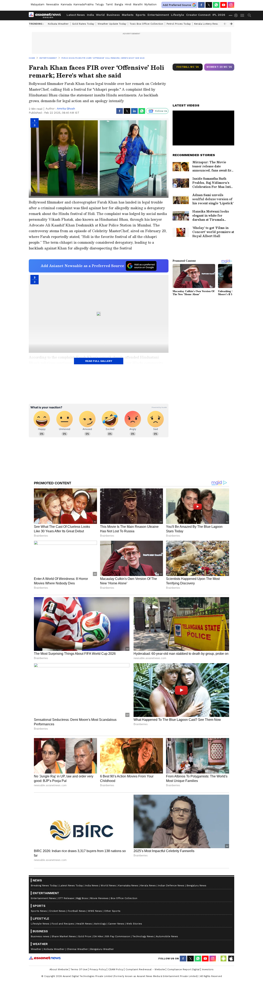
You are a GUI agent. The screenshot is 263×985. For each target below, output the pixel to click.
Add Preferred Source (177, 5)
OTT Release (66, 898)
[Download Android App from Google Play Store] (223, 958)
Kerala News (148, 885)
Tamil (109, 4)
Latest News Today (71, 885)
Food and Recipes (63, 923)
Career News (116, 923)
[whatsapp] (216, 5)
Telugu (99, 4)
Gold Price (84, 936)
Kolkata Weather (58, 23)
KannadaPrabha (83, 4)
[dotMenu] (231, 15)
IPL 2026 (218, 14)
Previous (225, 24)
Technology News (143, 936)
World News (108, 885)
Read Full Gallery (98, 361)
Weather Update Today (112, 23)
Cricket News (57, 911)
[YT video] (223, 5)
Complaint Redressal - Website (145, 969)
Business (113, 14)
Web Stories (134, 923)
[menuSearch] (249, 15)
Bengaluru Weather (102, 949)
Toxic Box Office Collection (146, 23)
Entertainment (158, 14)
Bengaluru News (196, 885)
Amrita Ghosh (66, 108)
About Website (59, 969)
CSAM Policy (115, 969)
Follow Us (161, 111)
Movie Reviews (99, 898)
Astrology (100, 923)
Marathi (138, 4)
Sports (140, 14)
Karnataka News (128, 885)
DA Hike (98, 936)
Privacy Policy (98, 969)
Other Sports (112, 911)
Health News (84, 923)
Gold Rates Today (83, 23)
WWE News (95, 911)
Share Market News (64, 936)
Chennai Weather (77, 949)
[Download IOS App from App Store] (231, 958)
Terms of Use (78, 969)
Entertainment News (43, 898)
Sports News (39, 911)
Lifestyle (177, 14)
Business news (40, 936)
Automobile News (167, 936)
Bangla (118, 4)
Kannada (66, 4)
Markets (128, 14)
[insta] (231, 5)
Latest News (76, 14)
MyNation (150, 4)
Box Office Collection (124, 898)
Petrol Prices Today (179, 23)
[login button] (237, 15)
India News (91, 885)
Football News (77, 911)
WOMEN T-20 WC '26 (219, 67)
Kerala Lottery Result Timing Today (215, 23)
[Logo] (46, 15)
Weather (36, 949)
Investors (207, 969)
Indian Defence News (171, 885)
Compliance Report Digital (183, 969)
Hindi (128, 4)
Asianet (45, 957)
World (100, 14)
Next (231, 24)
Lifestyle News (40, 923)
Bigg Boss (82, 898)
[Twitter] (208, 5)
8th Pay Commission (117, 936)
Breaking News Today (44, 885)
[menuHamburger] (242, 15)
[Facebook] (201, 5)
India (90, 14)
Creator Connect (198, 14)
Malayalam (37, 4)
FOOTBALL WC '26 (187, 67)
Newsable (52, 4)
